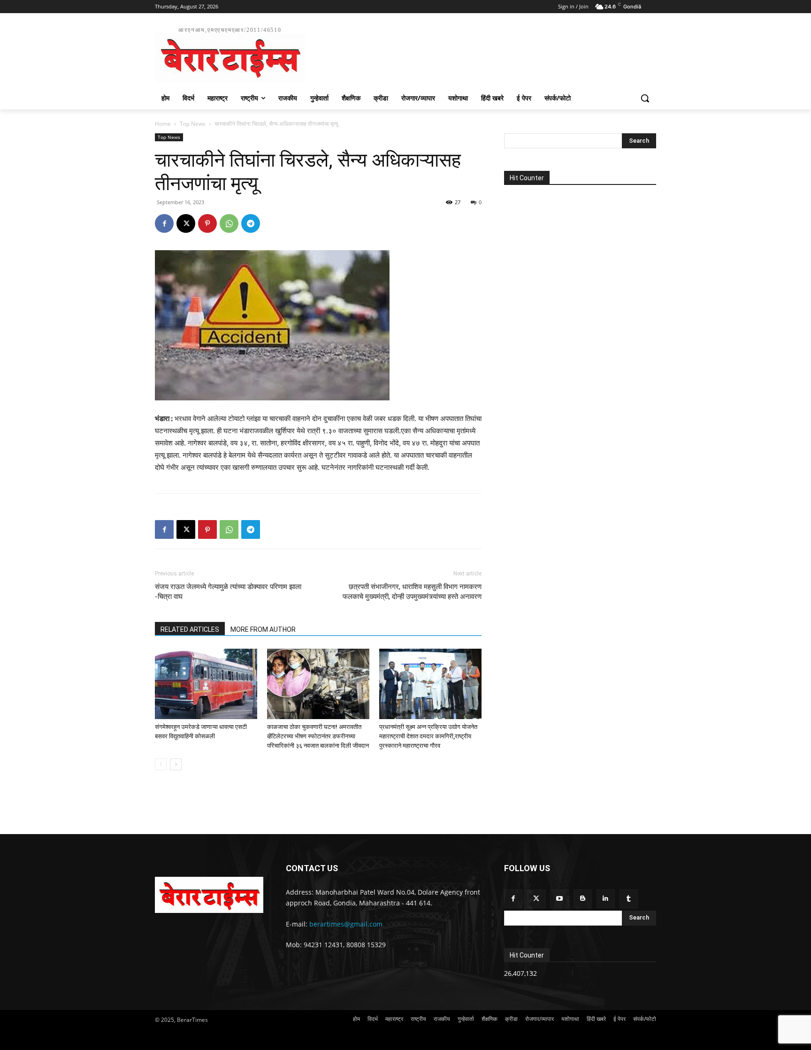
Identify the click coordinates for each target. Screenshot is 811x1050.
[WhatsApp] (229, 223)
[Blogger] (583, 898)
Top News (193, 124)
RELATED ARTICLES (190, 629)
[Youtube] (559, 898)
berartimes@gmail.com (346, 924)
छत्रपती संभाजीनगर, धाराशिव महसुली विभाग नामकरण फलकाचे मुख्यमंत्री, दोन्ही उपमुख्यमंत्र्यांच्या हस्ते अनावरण (412, 591)
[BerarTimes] (209, 894)
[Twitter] (536, 898)
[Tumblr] (629, 898)
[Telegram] (250, 223)
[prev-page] (161, 764)
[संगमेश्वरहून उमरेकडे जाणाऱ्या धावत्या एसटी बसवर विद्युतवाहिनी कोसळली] (206, 684)
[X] (185, 223)
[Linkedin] (606, 898)
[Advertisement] (476, 53)
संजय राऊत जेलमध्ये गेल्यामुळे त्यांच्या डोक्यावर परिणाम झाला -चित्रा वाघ (228, 591)
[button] (645, 98)
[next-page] (176, 764)
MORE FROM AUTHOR (263, 629)
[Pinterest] (207, 223)
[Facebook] (164, 223)
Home (163, 124)
